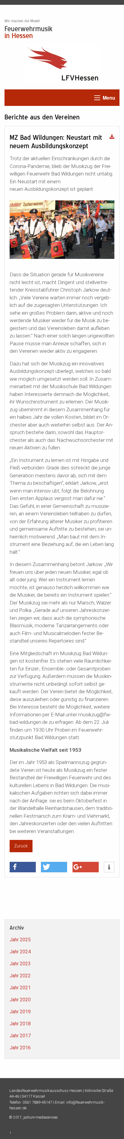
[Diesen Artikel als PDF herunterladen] (112, 137)
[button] (23, 867)
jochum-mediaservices (40, 1117)
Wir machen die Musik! (22, 21)
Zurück (21, 846)
